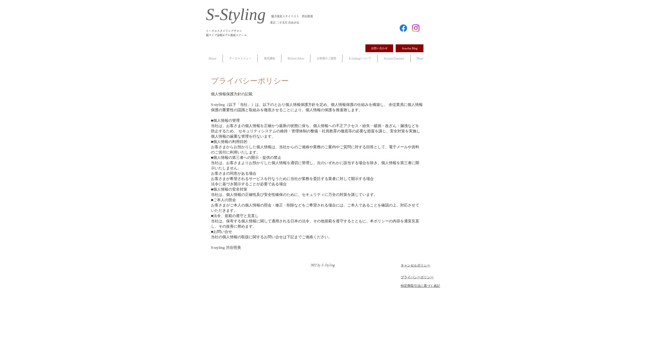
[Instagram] (416, 28)
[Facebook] (403, 28)
